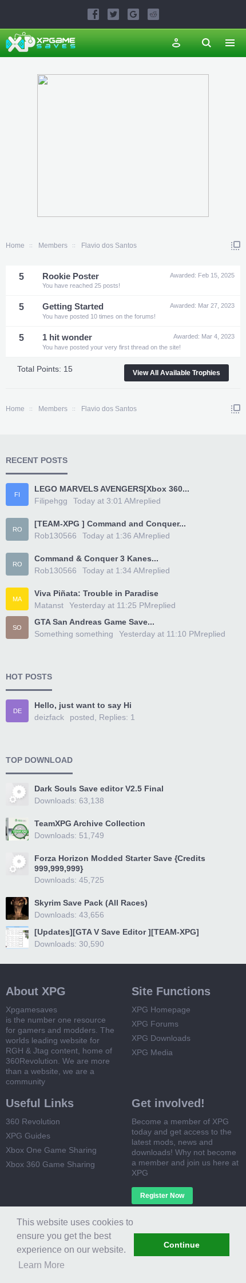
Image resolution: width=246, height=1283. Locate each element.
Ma (17, 599)
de (17, 710)
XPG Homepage (161, 1009)
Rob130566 (55, 535)
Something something (73, 633)
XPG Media (152, 1052)
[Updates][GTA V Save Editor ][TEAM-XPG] (116, 931)
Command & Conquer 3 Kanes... (96, 558)
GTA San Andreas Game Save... (94, 621)
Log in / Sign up (176, 43)
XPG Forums (155, 1023)
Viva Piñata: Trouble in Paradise (96, 593)
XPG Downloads (161, 1038)
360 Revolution (33, 1121)
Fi (17, 494)
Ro (17, 529)
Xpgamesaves (31, 1009)
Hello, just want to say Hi (83, 705)
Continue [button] (182, 1244)
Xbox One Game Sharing (51, 1150)
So (17, 627)
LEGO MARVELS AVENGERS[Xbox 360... (111, 488)
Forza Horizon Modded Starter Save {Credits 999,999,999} (119, 863)
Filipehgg (51, 500)
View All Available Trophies (176, 373)
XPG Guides (28, 1135)
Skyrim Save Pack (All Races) (91, 902)
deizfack (49, 717)
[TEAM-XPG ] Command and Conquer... (110, 523)
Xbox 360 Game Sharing (50, 1164)
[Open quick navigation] (235, 245)
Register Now (162, 1196)
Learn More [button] (41, 1265)
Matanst (49, 605)
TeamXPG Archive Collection (89, 823)
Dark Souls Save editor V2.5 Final (99, 788)
